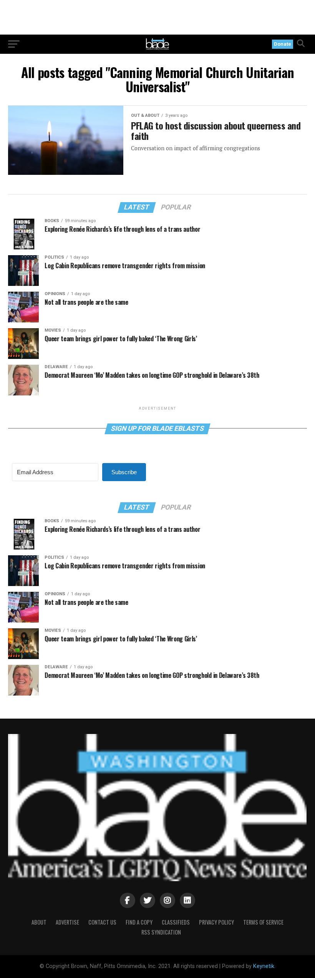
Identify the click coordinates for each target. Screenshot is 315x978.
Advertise (67, 922)
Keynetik (263, 966)
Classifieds (176, 922)
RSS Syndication (161, 932)
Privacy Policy (216, 922)
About (39, 922)
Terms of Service (263, 922)
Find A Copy (139, 922)
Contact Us (102, 922)
